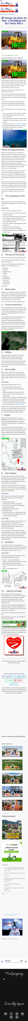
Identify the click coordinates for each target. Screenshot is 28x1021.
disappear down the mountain (8, 489)
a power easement (18, 404)
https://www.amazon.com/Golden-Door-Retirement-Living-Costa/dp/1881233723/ (12, 915)
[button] (6, 676)
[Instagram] (11, 1013)
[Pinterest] (17, 1017)
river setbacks (10, 328)
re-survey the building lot (7, 410)
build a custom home (18, 123)
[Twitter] (17, 1013)
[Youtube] (22, 1013)
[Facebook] (5, 1013)
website (3, 537)
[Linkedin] (11, 1017)
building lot (12, 82)
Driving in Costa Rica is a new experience (12, 883)
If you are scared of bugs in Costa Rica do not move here (14, 873)
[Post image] (2, 867)
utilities (20, 364)
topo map (6, 523)
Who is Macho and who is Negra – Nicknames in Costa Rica (13, 888)
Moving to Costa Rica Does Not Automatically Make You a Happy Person (14, 879)
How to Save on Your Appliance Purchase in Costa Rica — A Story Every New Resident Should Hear (14, 868)
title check (17, 594)
